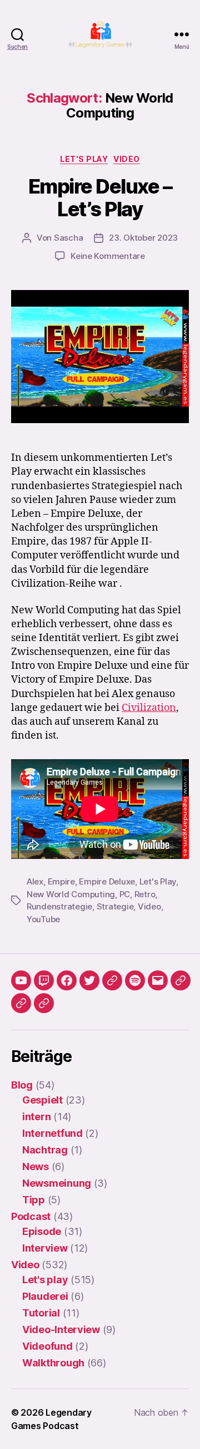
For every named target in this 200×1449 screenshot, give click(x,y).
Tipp (33, 1200)
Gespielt (42, 1100)
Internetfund (52, 1133)
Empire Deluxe (107, 881)
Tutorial (41, 1313)
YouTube (43, 919)
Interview (45, 1248)
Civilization (149, 707)
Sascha (68, 237)
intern (36, 1116)
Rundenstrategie (59, 906)
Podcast (31, 1216)
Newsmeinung (56, 1183)
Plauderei (45, 1296)
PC (125, 894)
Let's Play (157, 881)
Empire (61, 881)
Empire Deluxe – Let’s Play (100, 197)
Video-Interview (61, 1329)
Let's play (84, 159)
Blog (22, 1085)
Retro (145, 894)
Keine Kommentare (108, 256)
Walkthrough (53, 1363)
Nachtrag (45, 1150)
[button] (181, 980)
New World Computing (71, 894)
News (35, 1166)
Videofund (47, 1346)
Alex (35, 881)
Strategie (115, 906)
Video (126, 159)
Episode (41, 1231)
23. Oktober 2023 (143, 237)
